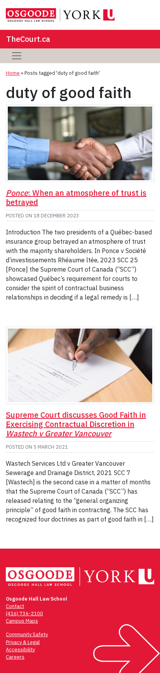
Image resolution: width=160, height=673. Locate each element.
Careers (15, 657)
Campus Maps (22, 621)
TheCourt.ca (28, 39)
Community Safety (27, 634)
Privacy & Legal (23, 642)
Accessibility (20, 649)
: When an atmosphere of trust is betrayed (76, 197)
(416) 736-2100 (24, 613)
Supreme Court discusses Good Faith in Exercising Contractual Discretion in (76, 424)
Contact (15, 606)
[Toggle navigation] (16, 55)
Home (13, 73)
